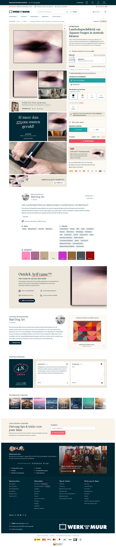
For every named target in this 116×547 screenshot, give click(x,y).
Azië (61, 235)
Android (41, 108)
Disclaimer (52, 535)
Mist (78, 229)
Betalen (14, 470)
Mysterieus (49, 229)
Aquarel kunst (84, 235)
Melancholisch (32, 229)
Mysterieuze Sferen (65, 243)
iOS (35, 108)
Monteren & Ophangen (18, 473)
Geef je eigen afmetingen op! (83, 73)
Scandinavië (68, 235)
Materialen (45, 16)
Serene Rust (84, 240)
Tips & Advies (56, 16)
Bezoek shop (89, 195)
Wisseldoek (76, 84)
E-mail (47, 463)
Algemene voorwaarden (43, 535)
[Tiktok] (25, 515)
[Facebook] (20, 515)
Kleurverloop (79, 246)
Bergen (72, 229)
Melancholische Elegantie (67, 246)
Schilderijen (90, 229)
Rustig (24, 229)
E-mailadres (54, 425)
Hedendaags (79, 232)
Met (97, 129)
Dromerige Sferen (78, 243)
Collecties (23, 16)
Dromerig (41, 229)
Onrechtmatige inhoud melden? (63, 535)
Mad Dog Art (75, 26)
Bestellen (38, 468)
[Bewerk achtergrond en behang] (64, 28)
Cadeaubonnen (40, 473)
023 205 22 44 (38, 463)
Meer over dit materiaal (99, 55)
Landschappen (64, 229)
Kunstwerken (13, 16)
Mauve (77, 240)
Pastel (91, 235)
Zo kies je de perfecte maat (98, 66)
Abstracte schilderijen (66, 237)
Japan (83, 229)
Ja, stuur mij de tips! (58, 432)
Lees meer (90, 198)
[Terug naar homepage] (19, 11)
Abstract (62, 232)
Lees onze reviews (28, 138)
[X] (23, 515)
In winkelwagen (88, 141)
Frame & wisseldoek (78, 80)
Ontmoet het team (66, 471)
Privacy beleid (75, 535)
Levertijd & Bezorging (42, 470)
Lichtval (75, 235)
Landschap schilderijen (66, 240)
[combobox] (51, 12)
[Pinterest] (18, 515)
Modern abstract (78, 237)
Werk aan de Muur (91, 481)
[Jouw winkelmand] (105, 11)
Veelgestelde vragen (17, 468)
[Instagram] (15, 515)
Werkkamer (88, 232)
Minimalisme (70, 232)
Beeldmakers (34, 16)
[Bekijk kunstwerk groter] (64, 25)
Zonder (79, 129)
